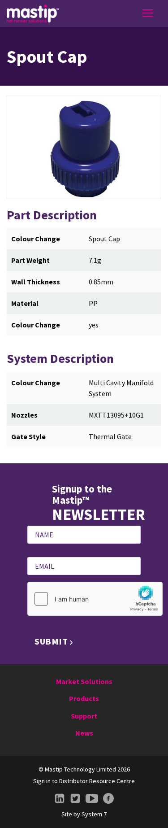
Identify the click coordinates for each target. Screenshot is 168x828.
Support (84, 715)
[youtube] (92, 798)
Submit (51, 641)
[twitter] (75, 798)
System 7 (94, 814)
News (84, 732)
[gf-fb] (108, 798)
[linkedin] (59, 798)
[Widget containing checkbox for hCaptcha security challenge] (95, 599)
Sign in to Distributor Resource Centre (84, 781)
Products (84, 698)
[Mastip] (33, 13)
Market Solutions (84, 681)
